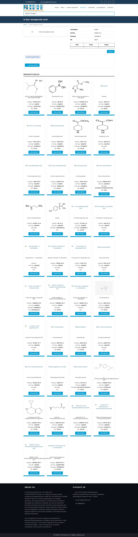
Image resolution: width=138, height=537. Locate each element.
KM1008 (36, 265)
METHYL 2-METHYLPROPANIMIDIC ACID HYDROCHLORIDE (34, 97)
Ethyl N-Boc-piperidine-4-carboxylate (80, 298)
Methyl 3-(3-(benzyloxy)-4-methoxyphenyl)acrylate (104, 418)
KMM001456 (60, 465)
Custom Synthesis (72, 7)
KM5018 (36, 425)
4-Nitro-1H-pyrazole (33, 136)
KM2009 (37, 385)
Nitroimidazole (81, 337)
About (62, 7)
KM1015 (83, 345)
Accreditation (101, 7)
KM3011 (60, 184)
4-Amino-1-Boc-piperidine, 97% (34, 337)
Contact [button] (110, 7)
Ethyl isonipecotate (57, 136)
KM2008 (107, 345)
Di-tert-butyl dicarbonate (34, 377)
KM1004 (83, 184)
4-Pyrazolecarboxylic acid (80, 218)
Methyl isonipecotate (81, 136)
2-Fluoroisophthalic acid (34, 176)
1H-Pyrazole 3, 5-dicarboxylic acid (80, 258)
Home (57, 7)
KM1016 (36, 104)
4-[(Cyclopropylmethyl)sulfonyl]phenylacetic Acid (106, 379)
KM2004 (107, 184)
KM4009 (60, 225)
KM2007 (37, 225)
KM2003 (107, 144)
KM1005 (83, 225)
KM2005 (83, 305)
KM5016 (60, 385)
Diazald (57, 218)
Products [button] (83, 7)
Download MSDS (33, 65)
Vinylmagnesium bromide (57, 377)
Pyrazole (104, 96)
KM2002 (83, 144)
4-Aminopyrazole (57, 337)
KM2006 (37, 345)
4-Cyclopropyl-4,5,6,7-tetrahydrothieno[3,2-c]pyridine (34, 418)
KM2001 (60, 144)
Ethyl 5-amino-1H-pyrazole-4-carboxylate (80, 97)
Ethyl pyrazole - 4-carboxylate (33, 258)
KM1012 (107, 305)
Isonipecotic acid (104, 136)
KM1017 (107, 385)
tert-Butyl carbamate (104, 337)
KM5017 (83, 385)
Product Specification (33, 57)
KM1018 (60, 265)
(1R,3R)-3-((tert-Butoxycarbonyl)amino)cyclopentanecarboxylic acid (37, 458)
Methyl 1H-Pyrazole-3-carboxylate (57, 258)
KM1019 (83, 425)
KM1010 (60, 305)
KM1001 (107, 104)
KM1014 (107, 225)
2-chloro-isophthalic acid (57, 176)
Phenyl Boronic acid (57, 96)
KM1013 (60, 345)
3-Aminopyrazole (104, 297)
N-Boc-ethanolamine (104, 176)
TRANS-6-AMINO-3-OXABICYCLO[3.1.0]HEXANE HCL (57, 298)
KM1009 (36, 305)
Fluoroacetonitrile (104, 258)
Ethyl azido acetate (80, 377)
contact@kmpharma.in (48, 2)
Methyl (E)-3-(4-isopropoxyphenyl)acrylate (80, 418)
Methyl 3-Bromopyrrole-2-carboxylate (57, 457)
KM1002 (36, 144)
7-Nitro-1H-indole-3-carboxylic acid (34, 298)
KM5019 (106, 425)
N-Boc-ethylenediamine (34, 218)
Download (91, 7)
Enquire (111, 51)
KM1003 (83, 104)
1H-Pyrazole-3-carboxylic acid (104, 218)
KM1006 (83, 265)
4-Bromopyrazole (81, 176)
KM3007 (37, 184)
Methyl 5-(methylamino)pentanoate (57, 418)
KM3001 (60, 104)
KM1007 (106, 265)
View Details (34, 112)
